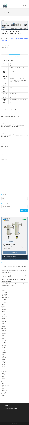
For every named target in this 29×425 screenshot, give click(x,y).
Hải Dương (3, 338)
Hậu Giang (3, 340)
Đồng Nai (3, 296)
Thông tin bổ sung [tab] (14, 56)
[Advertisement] (14, 175)
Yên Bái (3, 395)
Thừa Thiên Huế (5, 385)
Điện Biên (3, 328)
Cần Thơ (3, 320)
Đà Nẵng (3, 323)
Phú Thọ (3, 364)
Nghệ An (3, 359)
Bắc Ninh (3, 304)
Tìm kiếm (23, 210)
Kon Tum (3, 347)
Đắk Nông (3, 326)
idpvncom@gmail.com (11, 408)
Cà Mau (3, 318)
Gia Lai (2, 332)
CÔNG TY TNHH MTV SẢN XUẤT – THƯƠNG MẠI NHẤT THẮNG (13, 145)
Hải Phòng (3, 299)
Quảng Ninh (4, 301)
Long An (3, 356)
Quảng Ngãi (4, 371)
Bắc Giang (3, 309)
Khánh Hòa (3, 344)
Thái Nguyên (4, 381)
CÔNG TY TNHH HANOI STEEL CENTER (10, 155)
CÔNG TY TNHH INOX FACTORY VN (10, 116)
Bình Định (3, 314)
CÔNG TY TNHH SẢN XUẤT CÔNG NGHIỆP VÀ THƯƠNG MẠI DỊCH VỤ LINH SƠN (12, 125)
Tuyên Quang (4, 390)
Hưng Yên (3, 342)
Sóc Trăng (3, 375)
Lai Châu (3, 349)
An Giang (3, 306)
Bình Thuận (4, 316)
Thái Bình (3, 380)
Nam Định (3, 357)
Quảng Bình (4, 368)
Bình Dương (4, 294)
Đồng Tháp (3, 330)
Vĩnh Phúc (3, 393)
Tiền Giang (3, 387)
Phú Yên (3, 366)
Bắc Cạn (3, 308)
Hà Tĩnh (3, 337)
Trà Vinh (3, 388)
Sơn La (2, 376)
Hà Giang (3, 333)
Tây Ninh (3, 378)
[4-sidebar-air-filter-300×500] (14, 238)
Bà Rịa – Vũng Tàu (5, 297)
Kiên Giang (3, 345)
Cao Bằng (3, 321)
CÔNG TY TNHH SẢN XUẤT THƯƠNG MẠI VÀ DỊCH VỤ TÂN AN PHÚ (14, 135)
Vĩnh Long (3, 392)
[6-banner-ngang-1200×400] (14, 25)
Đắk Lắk (3, 325)
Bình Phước (4, 302)
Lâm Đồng (3, 350)
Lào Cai (3, 354)
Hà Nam (3, 335)
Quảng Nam (4, 369)
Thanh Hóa (3, 383)
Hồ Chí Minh (4, 292)
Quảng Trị (3, 373)
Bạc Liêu (3, 311)
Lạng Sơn (3, 352)
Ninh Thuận (4, 362)
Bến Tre (3, 313)
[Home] (1, 12)
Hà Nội (8, 47)
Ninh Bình (3, 361)
